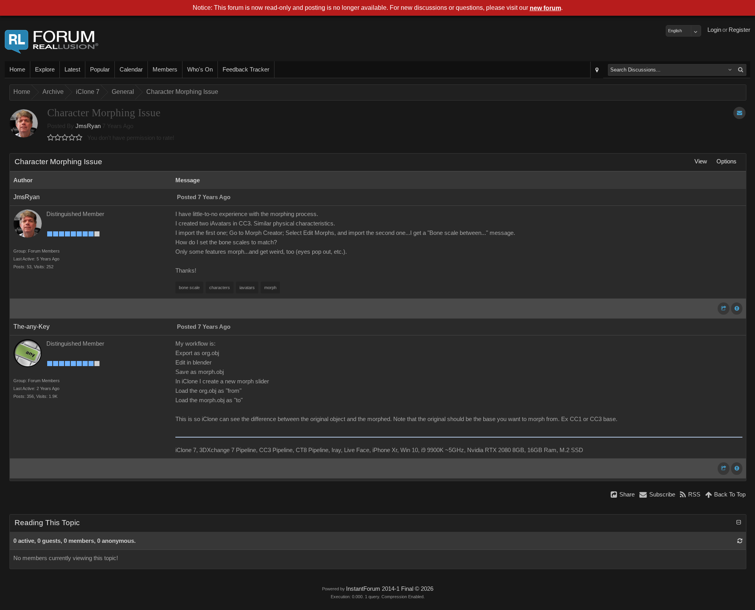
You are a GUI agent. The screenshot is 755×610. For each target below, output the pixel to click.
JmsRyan (88, 126)
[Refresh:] (739, 541)
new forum (545, 8)
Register (739, 30)
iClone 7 (87, 91)
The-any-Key (31, 326)
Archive (53, 91)
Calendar (131, 69)
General (123, 91)
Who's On (200, 69)
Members (165, 69)
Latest (72, 69)
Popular (100, 69)
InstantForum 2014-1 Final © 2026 (389, 589)
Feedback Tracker (246, 69)
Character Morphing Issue (182, 91)
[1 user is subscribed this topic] (739, 113)
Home (17, 69)
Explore (45, 69)
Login (714, 30)
